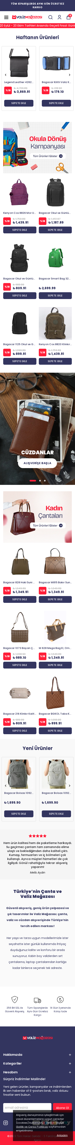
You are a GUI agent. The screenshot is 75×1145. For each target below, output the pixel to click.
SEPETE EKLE (18, 103)
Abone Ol (62, 1108)
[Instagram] (5, 1122)
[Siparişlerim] (59, 17)
